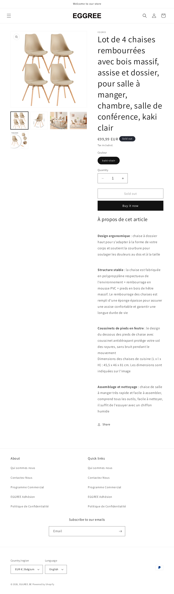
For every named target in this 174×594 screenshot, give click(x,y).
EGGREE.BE (25, 584)
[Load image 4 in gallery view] (78, 120)
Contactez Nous (21, 478)
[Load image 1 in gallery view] (19, 120)
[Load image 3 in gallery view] (58, 120)
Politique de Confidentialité (30, 506)
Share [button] (106, 424)
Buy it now (130, 206)
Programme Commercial (27, 487)
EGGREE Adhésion (23, 497)
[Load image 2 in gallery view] (39, 120)
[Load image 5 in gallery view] (19, 140)
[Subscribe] (120, 531)
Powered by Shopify (43, 584)
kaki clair (111, 161)
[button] (9, 15)
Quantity (103, 170)
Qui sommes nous (23, 468)
